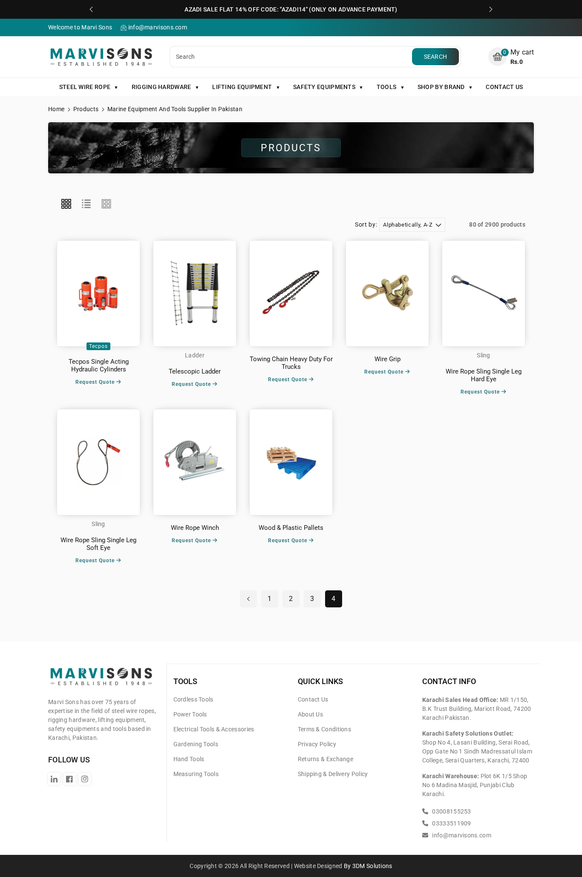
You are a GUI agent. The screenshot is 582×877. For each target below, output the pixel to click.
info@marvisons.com (461, 835)
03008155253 (451, 811)
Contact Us (313, 699)
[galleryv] (106, 204)
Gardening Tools (196, 744)
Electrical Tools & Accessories (213, 729)
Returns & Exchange (325, 759)
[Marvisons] (101, 679)
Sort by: (366, 224)
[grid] (66, 204)
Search (435, 56)
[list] (86, 204)
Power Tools (190, 714)
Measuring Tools (196, 774)
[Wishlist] (98, 293)
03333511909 (451, 823)
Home (56, 109)
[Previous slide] (91, 9)
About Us (310, 714)
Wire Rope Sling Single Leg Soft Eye (98, 544)
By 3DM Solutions (368, 866)
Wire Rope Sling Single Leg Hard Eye (483, 375)
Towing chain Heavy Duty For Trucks (291, 363)
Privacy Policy (317, 744)
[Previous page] (248, 598)
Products (85, 109)
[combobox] (292, 56)
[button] (511, 56)
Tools (185, 681)
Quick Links (320, 681)
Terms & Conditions (324, 729)
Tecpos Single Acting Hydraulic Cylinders (99, 365)
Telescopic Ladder (195, 371)
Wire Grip (387, 359)
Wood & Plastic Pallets (291, 528)
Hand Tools (189, 759)
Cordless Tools (193, 699)
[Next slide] (490, 9)
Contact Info (449, 681)
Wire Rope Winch (195, 528)
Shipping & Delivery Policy (333, 774)
